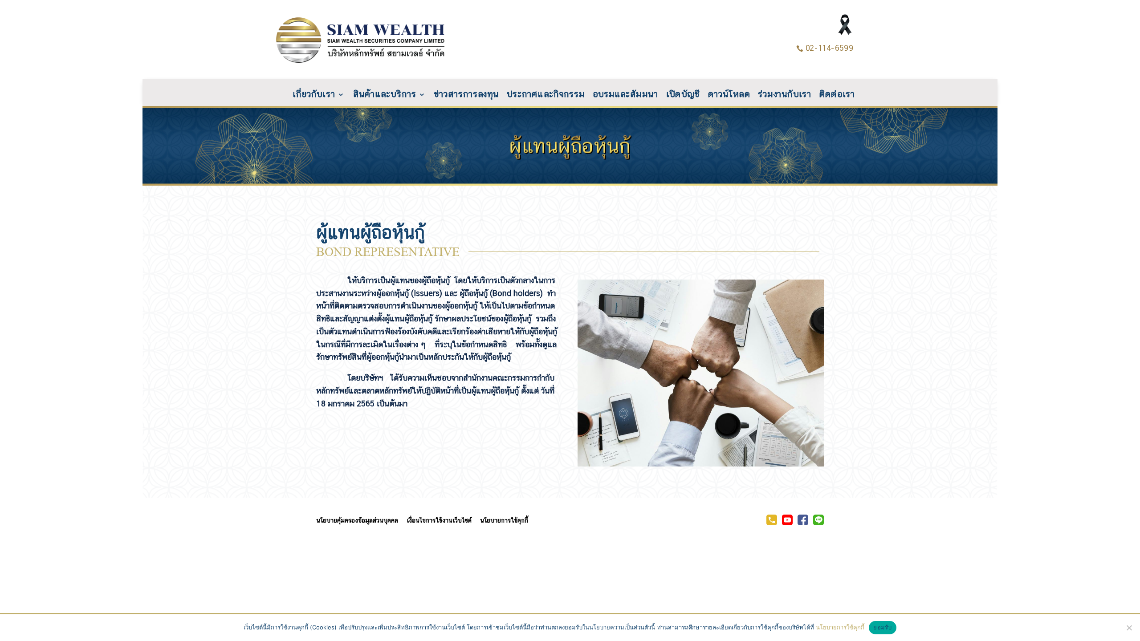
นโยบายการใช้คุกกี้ (504, 520)
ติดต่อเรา (837, 94)
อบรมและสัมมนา (625, 94)
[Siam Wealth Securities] (787, 523)
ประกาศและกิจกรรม (546, 94)
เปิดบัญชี (683, 94)
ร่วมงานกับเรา (784, 94)
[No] (1128, 627)
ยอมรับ (882, 627)
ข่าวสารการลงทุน (466, 94)
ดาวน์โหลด (729, 94)
